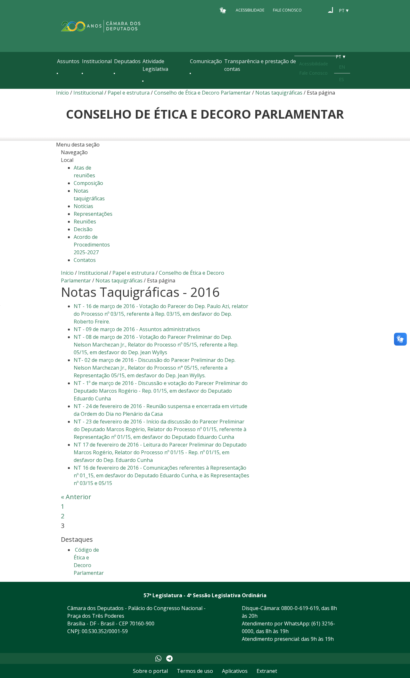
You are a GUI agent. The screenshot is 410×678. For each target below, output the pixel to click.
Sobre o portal (150, 670)
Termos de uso (195, 670)
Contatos (85, 260)
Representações (93, 213)
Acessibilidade (250, 10)
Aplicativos (235, 670)
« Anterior (76, 496)
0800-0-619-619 (300, 608)
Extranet (267, 670)
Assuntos (68, 61)
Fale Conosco (287, 10)
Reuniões (85, 221)
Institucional (97, 61)
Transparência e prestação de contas (260, 65)
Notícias (83, 206)
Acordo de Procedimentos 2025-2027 (92, 244)
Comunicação (206, 61)
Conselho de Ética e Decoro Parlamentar (202, 92)
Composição (88, 183)
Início (62, 92)
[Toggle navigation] (60, 87)
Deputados (127, 61)
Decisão (83, 229)
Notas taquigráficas (279, 92)
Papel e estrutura (129, 92)
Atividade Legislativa (155, 65)
